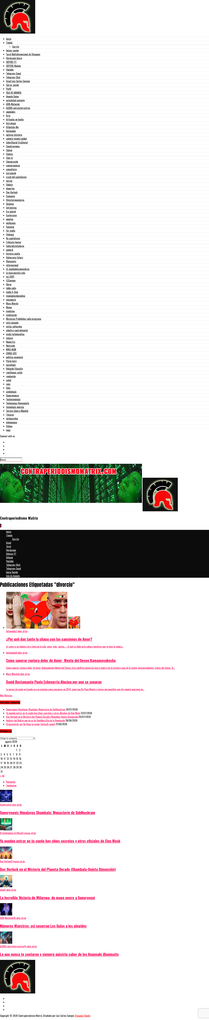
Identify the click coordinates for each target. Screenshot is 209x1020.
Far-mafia (10, 230)
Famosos (10, 227)
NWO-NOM (11, 349)
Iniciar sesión (12, 50)
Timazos (10, 415)
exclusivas (11, 223)
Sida (8, 388)
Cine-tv (9, 158)
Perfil (8, 89)
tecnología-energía (15, 407)
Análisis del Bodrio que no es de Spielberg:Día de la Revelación (35, 720)
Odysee (9, 557)
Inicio (8, 39)
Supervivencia (12, 395)
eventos (9, 219)
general (9, 250)
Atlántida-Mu (12, 127)
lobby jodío (11, 288)
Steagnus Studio (82, 1016)
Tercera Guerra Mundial (17, 411)
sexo (8, 384)
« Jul (2, 776)
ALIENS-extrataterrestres (18, 108)
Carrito (15, 46)
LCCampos (11, 280)
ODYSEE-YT (11, 62)
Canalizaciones (13, 146)
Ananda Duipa (12, 96)
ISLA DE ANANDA (13, 92)
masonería (11, 300)
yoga (8, 430)
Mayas (9, 307)
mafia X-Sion (12, 292)
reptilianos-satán (14, 372)
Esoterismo (11, 215)
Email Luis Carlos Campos (18, 81)
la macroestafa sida (15, 273)
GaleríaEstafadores (15, 246)
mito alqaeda (12, 323)
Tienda (9, 42)
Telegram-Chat (13, 77)
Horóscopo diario (14, 58)
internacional (12, 265)
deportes (10, 188)
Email (8, 543)
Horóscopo (11, 550)
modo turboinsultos (15, 334)
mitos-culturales (14, 326)
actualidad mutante (15, 100)
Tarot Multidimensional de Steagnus (23, 54)
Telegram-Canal (13, 73)
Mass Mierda (12, 303)
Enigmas (10, 204)
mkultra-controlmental (17, 330)
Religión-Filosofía (14, 369)
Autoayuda (11, 131)
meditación (11, 315)
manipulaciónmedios (15, 296)
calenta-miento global (16, 138)
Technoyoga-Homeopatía (17, 403)
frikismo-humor (13, 242)
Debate (9, 184)
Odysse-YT (11, 554)
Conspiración (12, 161)
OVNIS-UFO (11, 353)
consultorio (11, 169)
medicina (10, 311)
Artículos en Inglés (15, 119)
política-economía (14, 357)
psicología (11, 365)
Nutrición (10, 346)
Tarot (8, 546)
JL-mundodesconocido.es (17, 269)
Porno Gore (11, 361)
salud (8, 380)
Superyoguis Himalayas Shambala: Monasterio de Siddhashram (35, 709)
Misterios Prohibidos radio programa (23, 319)
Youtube (9, 69)
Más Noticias (6, 695)
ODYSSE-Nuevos (13, 66)
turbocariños (12, 418)
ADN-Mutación (13, 104)
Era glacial (11, 211)
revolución (11, 376)
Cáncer (9, 150)
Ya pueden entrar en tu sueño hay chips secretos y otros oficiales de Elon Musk (43, 713)
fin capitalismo (13, 238)
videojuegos (11, 422)
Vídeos (9, 426)
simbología (11, 392)
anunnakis (10, 112)
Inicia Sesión (12, 572)
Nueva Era (10, 342)
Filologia (10, 234)
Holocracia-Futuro (14, 257)
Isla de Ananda (13, 576)
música (9, 338)
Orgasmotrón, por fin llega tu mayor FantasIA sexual (30, 724)
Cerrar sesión (12, 85)
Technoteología (13, 399)
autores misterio (14, 135)
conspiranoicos (13, 165)
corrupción (11, 173)
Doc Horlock (11, 192)
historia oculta (13, 253)
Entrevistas (11, 207)
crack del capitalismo (16, 177)
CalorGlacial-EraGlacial (17, 142)
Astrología (11, 123)
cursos (9, 181)
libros (8, 284)
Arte (8, 115)
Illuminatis (11, 261)
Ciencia (9, 154)
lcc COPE (10, 277)
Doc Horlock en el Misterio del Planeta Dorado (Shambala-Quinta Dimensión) (42, 717)
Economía (10, 196)
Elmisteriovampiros (15, 200)
